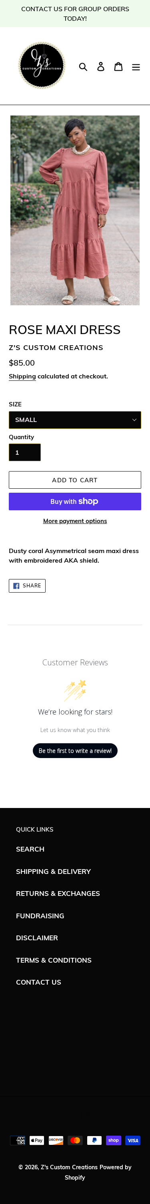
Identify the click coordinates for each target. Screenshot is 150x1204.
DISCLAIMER (37, 937)
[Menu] (136, 66)
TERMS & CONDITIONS (54, 960)
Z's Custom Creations (69, 1167)
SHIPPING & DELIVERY (53, 871)
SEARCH (30, 849)
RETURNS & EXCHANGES (58, 893)
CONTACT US (38, 982)
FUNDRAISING (40, 915)
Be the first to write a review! (75, 750)
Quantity (21, 437)
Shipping (22, 376)
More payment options (75, 521)
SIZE (15, 404)
